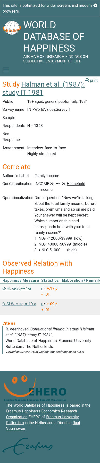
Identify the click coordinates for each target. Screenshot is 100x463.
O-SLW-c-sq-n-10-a (19, 304)
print (93, 80)
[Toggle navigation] (6, 70)
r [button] (42, 288)
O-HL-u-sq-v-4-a (16, 288)
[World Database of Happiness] (11, 40)
